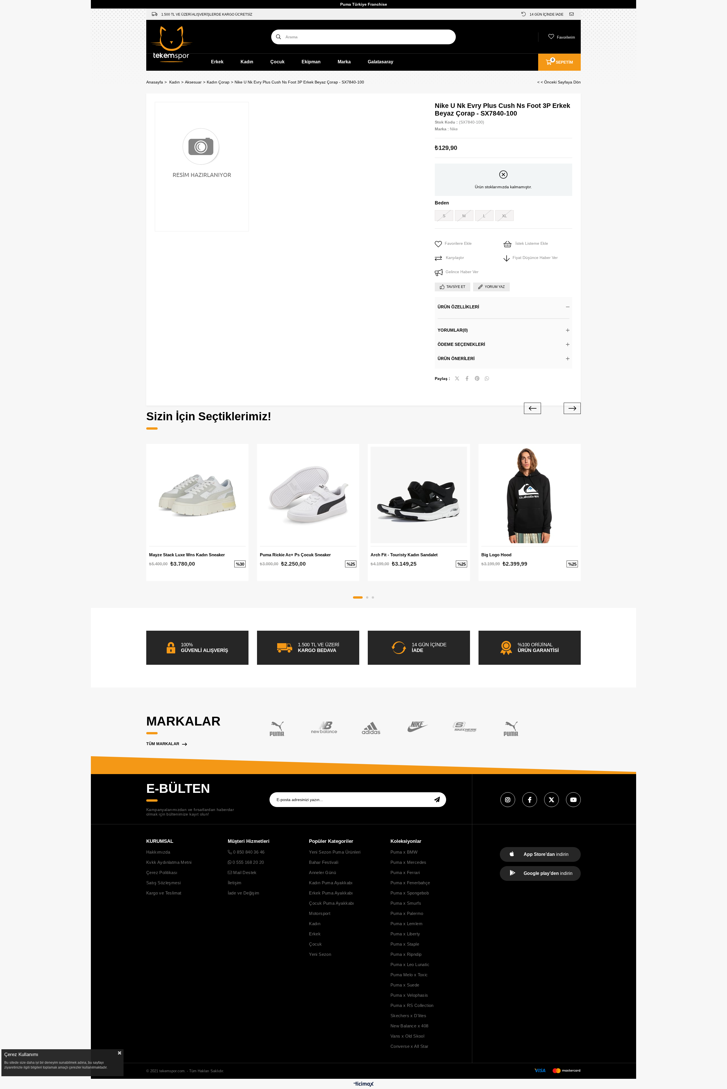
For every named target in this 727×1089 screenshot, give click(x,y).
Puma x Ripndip (406, 954)
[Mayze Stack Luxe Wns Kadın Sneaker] (197, 495)
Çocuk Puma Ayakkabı (331, 903)
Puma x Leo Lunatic (409, 964)
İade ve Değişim (244, 893)
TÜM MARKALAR (162, 743)
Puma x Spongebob (409, 893)
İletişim (235, 882)
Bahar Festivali (323, 862)
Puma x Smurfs (405, 903)
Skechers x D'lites (408, 1015)
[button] (358, 597)
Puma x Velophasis (409, 995)
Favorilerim (566, 37)
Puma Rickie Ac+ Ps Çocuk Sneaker (295, 554)
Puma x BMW (404, 852)
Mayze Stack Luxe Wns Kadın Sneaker (187, 554)
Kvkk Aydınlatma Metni (168, 862)
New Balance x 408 (409, 1025)
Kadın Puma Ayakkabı (331, 882)
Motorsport (319, 913)
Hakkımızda (158, 852)
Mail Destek (244, 872)
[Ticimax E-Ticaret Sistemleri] (364, 1085)
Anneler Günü (322, 872)
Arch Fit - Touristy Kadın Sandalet (404, 554)
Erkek (217, 61)
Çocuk (277, 61)
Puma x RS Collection (412, 1005)
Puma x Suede (404, 985)
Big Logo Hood (496, 554)
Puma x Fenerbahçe (410, 882)
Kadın (247, 61)
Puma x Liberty (405, 933)
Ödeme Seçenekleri (461, 344)
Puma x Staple (404, 944)
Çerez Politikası (161, 872)
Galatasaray (380, 61)
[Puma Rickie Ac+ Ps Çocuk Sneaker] (308, 495)
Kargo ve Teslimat (163, 893)
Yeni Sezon (320, 954)
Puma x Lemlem (406, 923)
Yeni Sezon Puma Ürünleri (335, 852)
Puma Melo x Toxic (409, 974)
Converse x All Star (409, 1046)
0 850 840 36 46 (248, 852)
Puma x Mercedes (408, 862)
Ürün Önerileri (456, 358)
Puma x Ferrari (405, 872)
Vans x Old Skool (407, 1036)
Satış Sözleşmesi (163, 882)
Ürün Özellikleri (458, 306)
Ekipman (311, 61)
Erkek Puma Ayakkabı (331, 893)
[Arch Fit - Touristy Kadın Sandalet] (419, 495)
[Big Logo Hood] (529, 495)
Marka (344, 61)
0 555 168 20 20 (247, 862)
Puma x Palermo (406, 913)
